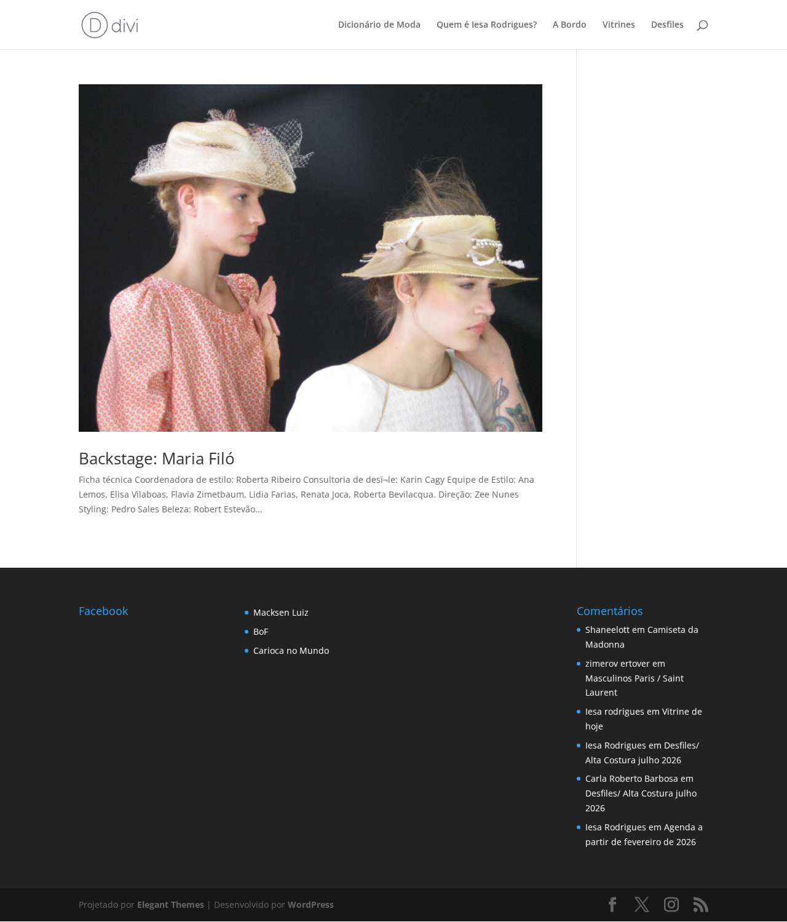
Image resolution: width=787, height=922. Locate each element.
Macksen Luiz (281, 612)
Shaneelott (607, 629)
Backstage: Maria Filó (157, 458)
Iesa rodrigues (614, 711)
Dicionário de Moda (379, 25)
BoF (260, 631)
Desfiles (667, 25)
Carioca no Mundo (291, 650)
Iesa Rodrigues (615, 745)
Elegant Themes (170, 904)
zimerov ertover (617, 663)
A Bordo (570, 25)
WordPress (311, 904)
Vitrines (619, 25)
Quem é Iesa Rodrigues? (487, 25)
